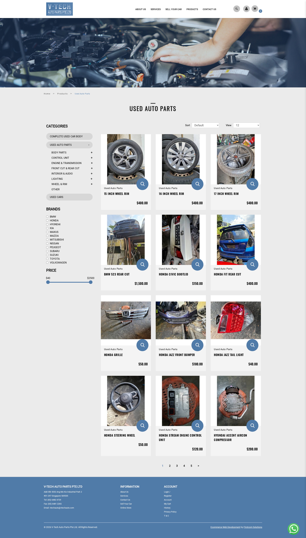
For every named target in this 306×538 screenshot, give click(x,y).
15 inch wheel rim (116, 193)
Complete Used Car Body (66, 136)
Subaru (54, 251)
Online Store (125, 508)
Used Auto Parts (82, 94)
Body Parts (58, 152)
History (167, 508)
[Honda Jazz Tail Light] (236, 320)
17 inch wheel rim (226, 193)
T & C (166, 516)
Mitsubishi (56, 239)
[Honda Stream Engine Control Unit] (181, 401)
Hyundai (54, 224)
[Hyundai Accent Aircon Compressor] (236, 401)
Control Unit (60, 157)
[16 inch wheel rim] (181, 159)
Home (47, 94)
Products (62, 94)
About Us (124, 492)
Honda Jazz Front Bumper (177, 354)
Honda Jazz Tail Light (229, 354)
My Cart (167, 504)
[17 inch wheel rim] (236, 159)
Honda (53, 220)
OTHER (55, 189)
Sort (187, 125)
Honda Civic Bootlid (173, 274)
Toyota (54, 258)
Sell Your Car (126, 504)
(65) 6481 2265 (55, 504)
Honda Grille (113, 354)
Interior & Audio (62, 173)
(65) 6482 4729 (54, 500)
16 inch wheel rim (171, 193)
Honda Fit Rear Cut (227, 274)
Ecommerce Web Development (225, 527)
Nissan (54, 243)
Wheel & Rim (59, 184)
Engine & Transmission (66, 163)
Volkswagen (58, 262)
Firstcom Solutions (253, 527)
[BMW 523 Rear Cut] (126, 240)
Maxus (53, 232)
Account (167, 500)
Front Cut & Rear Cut (65, 168)
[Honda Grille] (126, 320)
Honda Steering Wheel (119, 435)
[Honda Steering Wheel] (126, 401)
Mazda (54, 235)
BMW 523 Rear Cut (117, 274)
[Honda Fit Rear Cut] (236, 240)
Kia (51, 228)
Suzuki (53, 254)
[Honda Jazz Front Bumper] (181, 320)
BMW (52, 216)
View (228, 125)
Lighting (57, 178)
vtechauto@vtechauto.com (62, 508)
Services (124, 496)
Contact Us (125, 500)
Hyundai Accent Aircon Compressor (230, 437)
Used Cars (56, 197)
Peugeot (55, 247)
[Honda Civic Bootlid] (181, 240)
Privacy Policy (170, 512)
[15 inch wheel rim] (126, 159)
